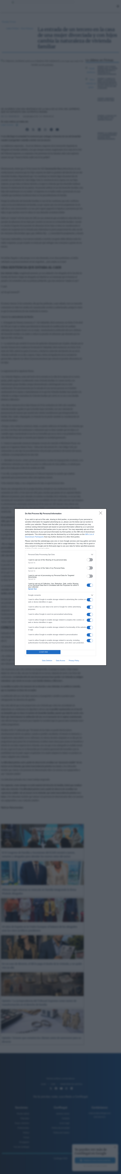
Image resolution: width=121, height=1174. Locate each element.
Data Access (60, 660)
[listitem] (60, 554)
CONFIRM (43, 652)
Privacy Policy (74, 660)
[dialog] (60, 587)
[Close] (101, 513)
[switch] (90, 559)
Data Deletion (47, 660)
